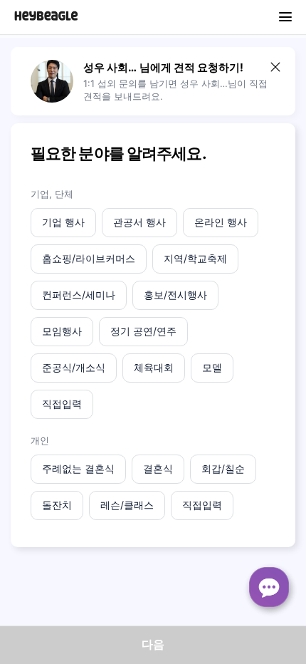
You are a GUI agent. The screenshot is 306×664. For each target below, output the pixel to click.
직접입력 (62, 404)
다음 (153, 644)
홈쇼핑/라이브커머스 (88, 258)
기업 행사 (63, 222)
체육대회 (154, 367)
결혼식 (158, 468)
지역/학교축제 (195, 258)
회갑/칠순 (223, 468)
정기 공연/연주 (143, 331)
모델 (212, 367)
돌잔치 (57, 505)
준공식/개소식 (73, 367)
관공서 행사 (139, 222)
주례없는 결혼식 (78, 468)
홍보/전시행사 (175, 295)
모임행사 (62, 331)
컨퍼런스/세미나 (78, 295)
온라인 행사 (220, 222)
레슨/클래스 (127, 505)
